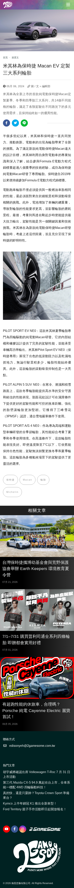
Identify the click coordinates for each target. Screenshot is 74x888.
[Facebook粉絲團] (14, 829)
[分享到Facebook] (6, 123)
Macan (27, 479)
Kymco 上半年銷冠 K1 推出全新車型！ (30, 803)
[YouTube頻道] (6, 829)
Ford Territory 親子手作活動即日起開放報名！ (35, 809)
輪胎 (43, 479)
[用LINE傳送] (24, 123)
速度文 (15, 57)
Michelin (12, 492)
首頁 (5, 57)
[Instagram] (22, 829)
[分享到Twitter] (15, 123)
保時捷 (10, 479)
